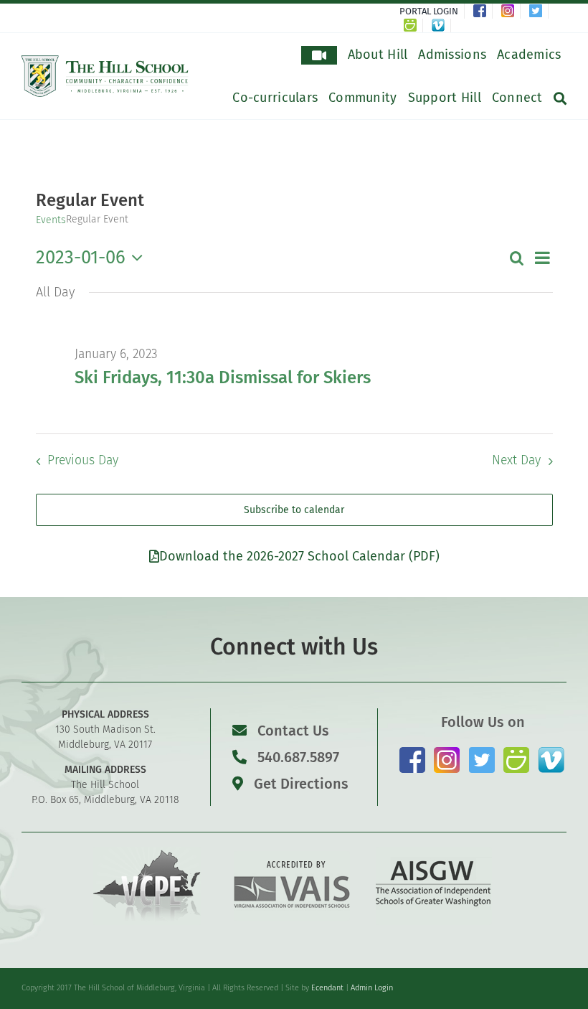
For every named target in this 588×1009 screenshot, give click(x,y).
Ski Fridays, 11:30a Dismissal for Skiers (223, 377)
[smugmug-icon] (516, 752)
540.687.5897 (296, 757)
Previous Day (82, 460)
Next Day (516, 460)
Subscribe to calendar (294, 510)
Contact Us (293, 730)
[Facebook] (483, 11)
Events (51, 220)
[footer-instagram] (447, 752)
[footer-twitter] (482, 752)
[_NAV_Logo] (105, 60)
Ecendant (327, 987)
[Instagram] (511, 11)
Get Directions (299, 783)
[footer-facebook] (412, 752)
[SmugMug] (413, 25)
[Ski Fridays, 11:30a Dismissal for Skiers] (314, 325)
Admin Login (372, 987)
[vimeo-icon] (551, 752)
